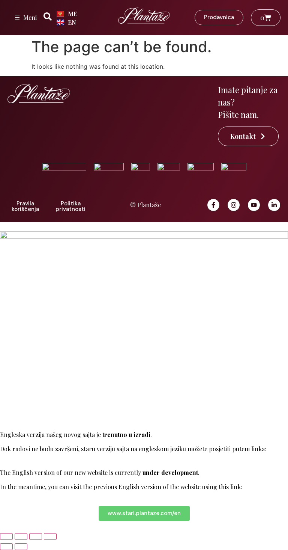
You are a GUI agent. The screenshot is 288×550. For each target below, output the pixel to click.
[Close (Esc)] (50, 536)
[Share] (35, 536)
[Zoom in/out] (6, 536)
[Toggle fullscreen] (21, 536)
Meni (30, 17)
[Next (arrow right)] (21, 546)
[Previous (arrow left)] (6, 546)
